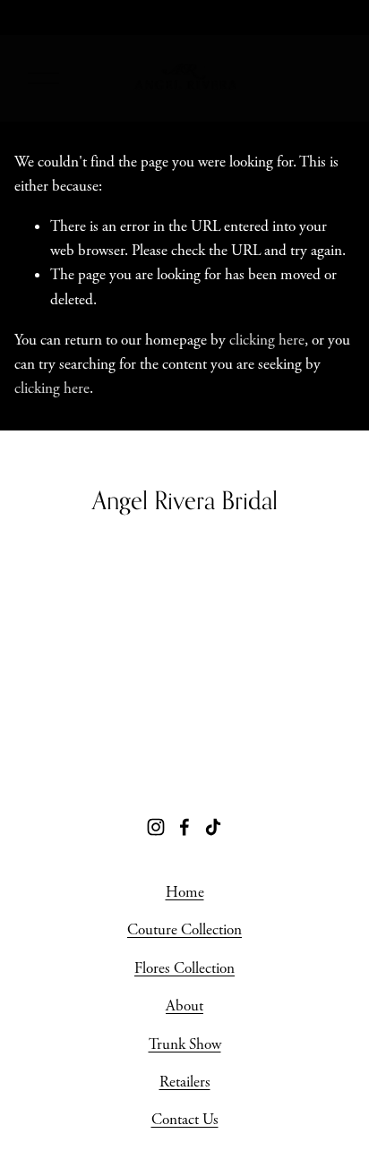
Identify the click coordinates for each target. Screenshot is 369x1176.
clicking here (267, 340)
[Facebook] (184, 827)
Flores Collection (184, 968)
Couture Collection (184, 930)
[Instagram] (156, 827)
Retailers (184, 1082)
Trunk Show (185, 1044)
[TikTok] (213, 827)
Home (185, 892)
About (184, 1006)
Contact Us (185, 1119)
